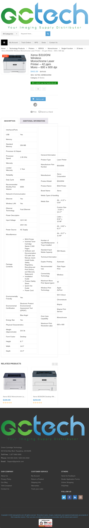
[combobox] (10, 33)
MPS (36, 42)
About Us (4, 476)
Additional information (34, 121)
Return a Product (37, 479)
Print (34, 112)
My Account (13, 42)
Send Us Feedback (68, 476)
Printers (31, 48)
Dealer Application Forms (70, 479)
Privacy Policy (6, 479)
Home (3, 48)
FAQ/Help (64, 486)
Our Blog (4, 482)
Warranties (35, 486)
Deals (44, 42)
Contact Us (53, 42)
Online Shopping (67, 482)
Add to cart (40, 99)
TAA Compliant (6, 486)
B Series (80, 48)
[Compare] (35, 105)
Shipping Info (36, 482)
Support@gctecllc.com (15, 461)
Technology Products (17, 48)
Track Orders (26, 42)
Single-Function (67, 48)
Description (9, 121)
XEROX (41, 48)
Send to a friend (47, 112)
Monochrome (52, 48)
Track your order (37, 489)
